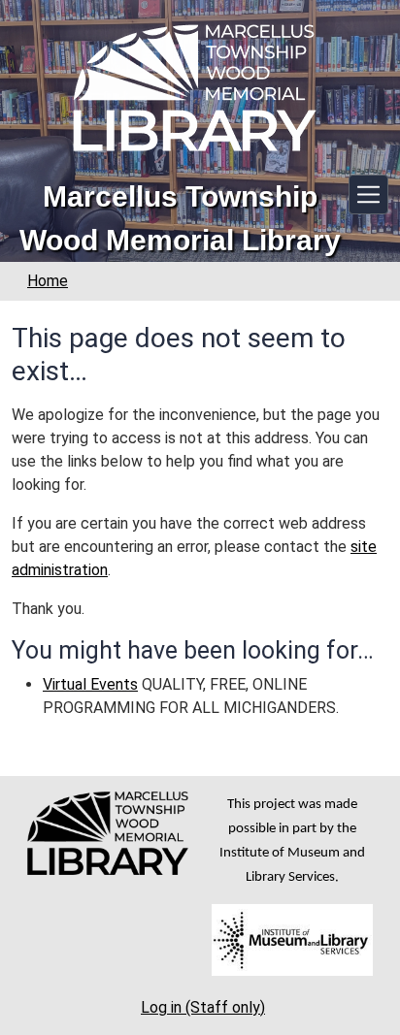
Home (47, 281)
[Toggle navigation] (368, 194)
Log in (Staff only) (203, 1007)
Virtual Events (90, 684)
